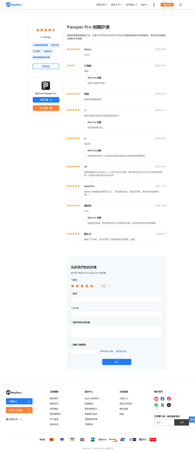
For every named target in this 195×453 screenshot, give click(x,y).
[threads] (170, 405)
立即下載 (44, 99)
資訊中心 (89, 391)
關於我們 (54, 398)
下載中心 (13, 401)
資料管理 (100, 4)
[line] (157, 405)
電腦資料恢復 (91, 419)
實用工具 (115, 4)
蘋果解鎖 (89, 403)
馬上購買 (44, 108)
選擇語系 (13, 419)
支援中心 (124, 398)
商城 (169, 4)
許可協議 (54, 419)
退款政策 (54, 424)
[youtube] (157, 399)
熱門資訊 (130, 4)
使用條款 (54, 408)
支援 (143, 4)
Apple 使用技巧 (92, 398)
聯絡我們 (54, 403)
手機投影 (89, 424)
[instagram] (170, 399)
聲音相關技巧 (91, 408)
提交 (117, 361)
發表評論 (45, 66)
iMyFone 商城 (15, 410)
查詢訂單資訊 (126, 403)
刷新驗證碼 (121, 351)
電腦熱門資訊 (91, 413)
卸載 (122, 413)
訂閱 (182, 422)
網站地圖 (124, 408)
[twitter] (163, 405)
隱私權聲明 (55, 413)
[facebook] (163, 399)
